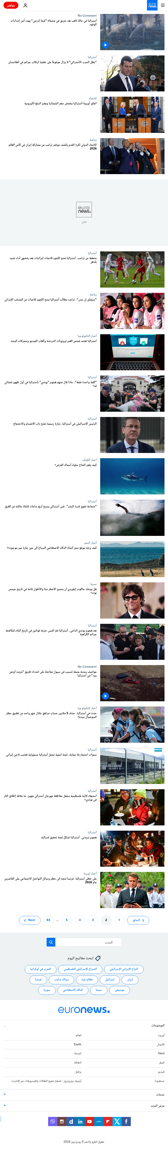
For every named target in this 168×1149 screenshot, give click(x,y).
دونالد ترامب (61, 979)
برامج (78, 1072)
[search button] (51, 942)
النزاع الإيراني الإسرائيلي (124, 969)
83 (48, 920)
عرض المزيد (157, 1105)
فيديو (161, 1072)
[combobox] (84, 942)
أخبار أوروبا (90, 873)
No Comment (87, 15)
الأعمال (160, 1044)
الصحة (77, 1053)
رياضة (93, 140)
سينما (93, 584)
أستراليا (92, 57)
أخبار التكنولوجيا (87, 336)
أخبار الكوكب (89, 460)
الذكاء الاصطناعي (73, 990)
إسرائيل (109, 979)
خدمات (160, 1094)
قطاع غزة (87, 979)
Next (31, 920)
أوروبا (161, 1035)
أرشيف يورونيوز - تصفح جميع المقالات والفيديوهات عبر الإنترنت (46, 1081)
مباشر (11, 5)
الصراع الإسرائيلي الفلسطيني (80, 969)
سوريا (47, 990)
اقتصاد (93, 98)
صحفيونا (159, 1081)
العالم (78, 1035)
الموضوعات (157, 1025)
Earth (77, 1044)
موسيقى (119, 990)
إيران (130, 979)
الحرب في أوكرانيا (40, 969)
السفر (161, 1062)
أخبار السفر (90, 543)
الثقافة (77, 1062)
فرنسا (38, 979)
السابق (136, 920)
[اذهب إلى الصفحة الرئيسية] (152, 5)
